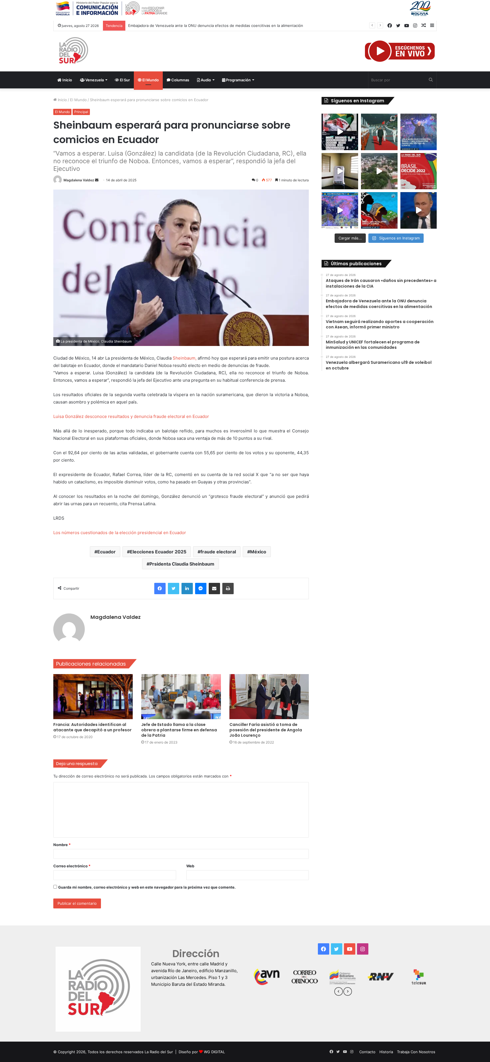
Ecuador (106, 552)
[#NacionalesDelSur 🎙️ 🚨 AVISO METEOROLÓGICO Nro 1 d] (340, 210)
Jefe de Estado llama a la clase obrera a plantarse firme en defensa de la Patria (179, 730)
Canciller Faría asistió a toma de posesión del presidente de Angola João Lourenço (265, 730)
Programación (238, 80)
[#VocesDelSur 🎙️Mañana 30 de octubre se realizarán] (379, 210)
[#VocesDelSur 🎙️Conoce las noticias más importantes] (340, 132)
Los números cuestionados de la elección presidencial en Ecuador (119, 532)
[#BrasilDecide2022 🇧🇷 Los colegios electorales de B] (340, 171)
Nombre (62, 844)
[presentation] (338, 992)
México (258, 552)
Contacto (367, 1052)
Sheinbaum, (185, 358)
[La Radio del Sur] (73, 51)
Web (190, 866)
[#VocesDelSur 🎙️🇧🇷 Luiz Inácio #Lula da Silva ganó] (418, 132)
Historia (386, 1052)
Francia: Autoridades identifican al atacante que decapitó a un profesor (92, 727)
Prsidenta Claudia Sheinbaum (181, 564)
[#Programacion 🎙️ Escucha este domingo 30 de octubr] (418, 171)
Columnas (179, 80)
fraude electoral (218, 552)
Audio (205, 80)
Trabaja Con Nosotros (416, 1052)
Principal (81, 112)
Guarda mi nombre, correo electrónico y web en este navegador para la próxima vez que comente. (147, 887)
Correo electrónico (71, 866)
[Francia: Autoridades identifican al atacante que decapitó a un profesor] (93, 696)
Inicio (67, 80)
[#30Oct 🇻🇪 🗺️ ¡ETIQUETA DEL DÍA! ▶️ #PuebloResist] (379, 171)
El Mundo (150, 80)
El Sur (124, 80)
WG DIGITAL (214, 1052)
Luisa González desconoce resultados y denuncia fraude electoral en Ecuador (131, 416)
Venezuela (94, 80)
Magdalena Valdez (79, 180)
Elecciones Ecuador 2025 (158, 552)
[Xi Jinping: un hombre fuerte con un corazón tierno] (379, 132)
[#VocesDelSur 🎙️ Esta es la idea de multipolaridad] (418, 210)
